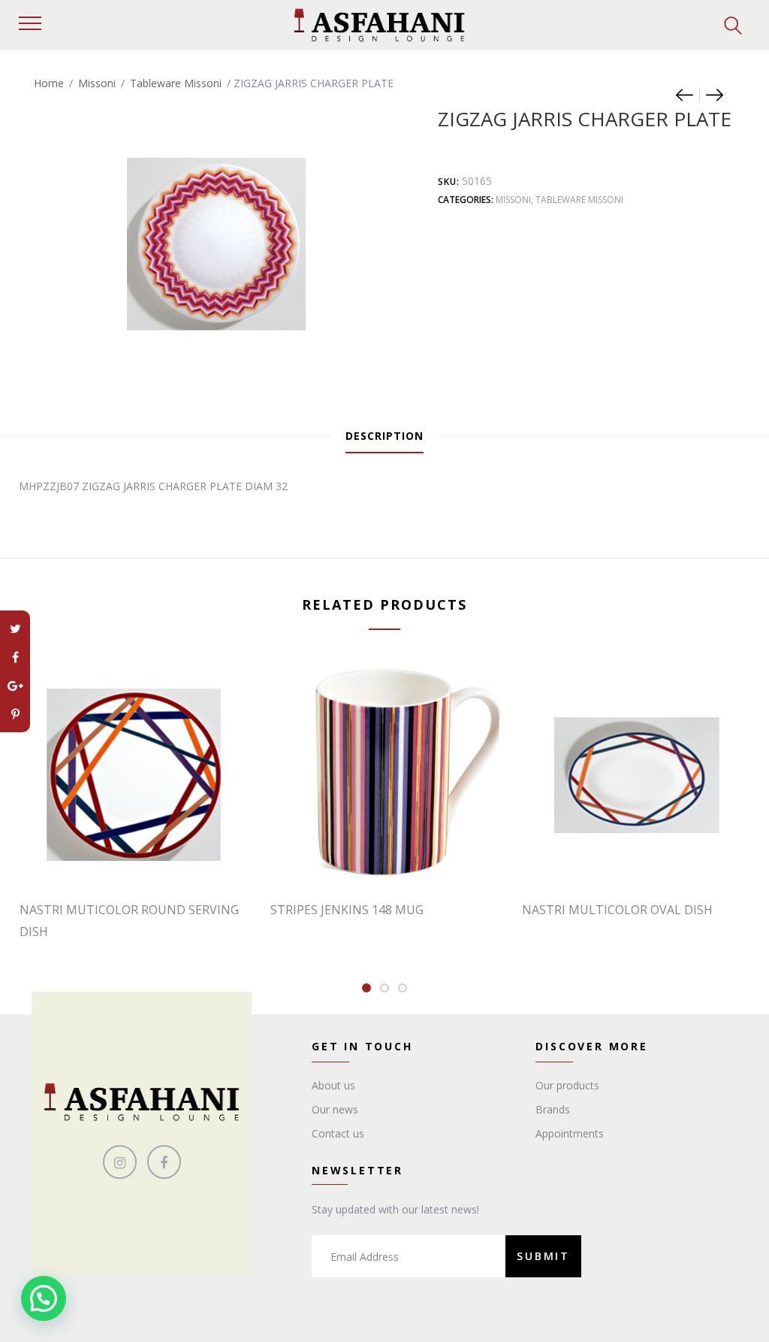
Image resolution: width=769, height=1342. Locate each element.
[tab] (384, 436)
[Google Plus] (15, 685)
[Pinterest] (15, 714)
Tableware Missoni (176, 83)
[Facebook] (15, 657)
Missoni (97, 83)
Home (49, 83)
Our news (335, 1109)
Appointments (569, 1133)
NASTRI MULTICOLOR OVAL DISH (617, 909)
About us (333, 1085)
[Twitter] (15, 628)
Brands (552, 1109)
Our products (567, 1085)
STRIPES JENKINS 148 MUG (347, 909)
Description (384, 436)
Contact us (338, 1133)
